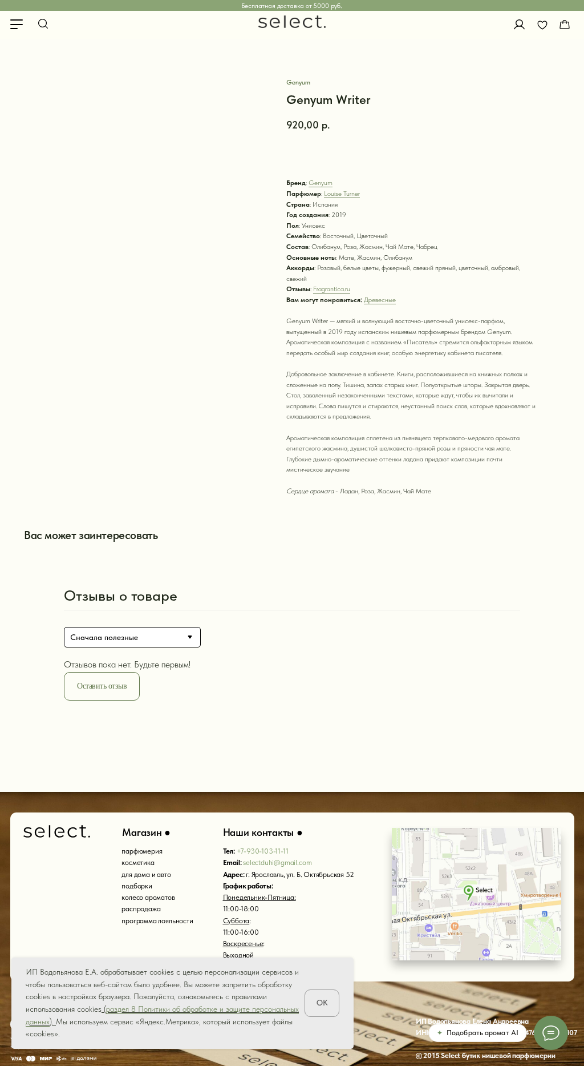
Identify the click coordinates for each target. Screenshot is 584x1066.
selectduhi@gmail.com (277, 862)
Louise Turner (342, 194)
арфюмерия (143, 851)
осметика (139, 862)
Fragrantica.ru (331, 289)
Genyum (320, 183)
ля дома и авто (148, 874)
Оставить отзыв (102, 686)
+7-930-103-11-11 (263, 851)
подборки (136, 886)
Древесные (380, 300)
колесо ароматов (148, 897)
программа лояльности (157, 920)
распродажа (140, 908)
